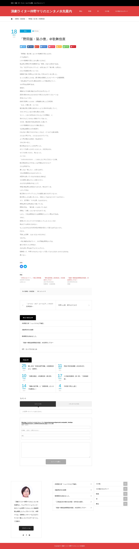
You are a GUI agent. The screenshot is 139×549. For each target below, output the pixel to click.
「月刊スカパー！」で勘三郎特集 (30, 278)
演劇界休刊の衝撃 (27, 330)
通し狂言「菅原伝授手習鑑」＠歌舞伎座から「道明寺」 (41, 367)
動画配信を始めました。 (30, 336)
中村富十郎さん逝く (70, 386)
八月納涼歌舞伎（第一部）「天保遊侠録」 (76, 377)
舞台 (80, 11)
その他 (107, 11)
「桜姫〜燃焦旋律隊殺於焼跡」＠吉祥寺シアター (37, 342)
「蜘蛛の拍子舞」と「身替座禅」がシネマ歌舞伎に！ (41, 387)
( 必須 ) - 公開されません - (30, 430)
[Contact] (29, 534)
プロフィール (26, 528)
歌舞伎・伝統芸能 (29, 291)
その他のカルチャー (121, 11)
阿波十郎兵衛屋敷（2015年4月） (74, 366)
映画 (89, 11)
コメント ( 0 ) (37, 403)
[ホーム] (11, 19)
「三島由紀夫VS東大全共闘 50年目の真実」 (69, 502)
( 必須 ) (24, 424)
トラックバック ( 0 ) (74, 403)
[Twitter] (23, 534)
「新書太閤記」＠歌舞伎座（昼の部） (40, 376)
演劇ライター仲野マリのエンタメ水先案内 (41, 11)
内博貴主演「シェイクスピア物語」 (33, 323)
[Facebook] (26, 534)
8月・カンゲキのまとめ (29, 349)
